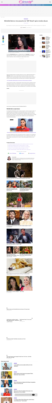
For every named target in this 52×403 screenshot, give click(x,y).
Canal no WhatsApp (12, 153)
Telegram (22, 153)
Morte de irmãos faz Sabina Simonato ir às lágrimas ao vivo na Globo (23, 391)
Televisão (4, 17)
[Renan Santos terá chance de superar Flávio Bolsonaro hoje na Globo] (6, 375)
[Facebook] (3, 36)
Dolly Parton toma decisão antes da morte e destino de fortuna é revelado (48, 47)
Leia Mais (30, 394)
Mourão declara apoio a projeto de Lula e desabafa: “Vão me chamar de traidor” (48, 56)
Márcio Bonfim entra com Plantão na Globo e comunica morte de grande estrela (48, 51)
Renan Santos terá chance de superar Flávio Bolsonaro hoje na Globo (23, 374)
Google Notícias (32, 153)
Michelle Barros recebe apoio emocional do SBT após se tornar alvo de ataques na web (21, 132)
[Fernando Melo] (21, 27)
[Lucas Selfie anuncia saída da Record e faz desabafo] (6, 366)
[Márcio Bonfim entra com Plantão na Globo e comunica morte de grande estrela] (43, 52)
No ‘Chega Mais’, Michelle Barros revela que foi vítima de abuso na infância (19, 80)
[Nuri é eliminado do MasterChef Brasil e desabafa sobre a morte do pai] (6, 383)
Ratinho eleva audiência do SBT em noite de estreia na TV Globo (18, 145)
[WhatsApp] (3, 40)
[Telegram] (3, 42)
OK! (33, 394)
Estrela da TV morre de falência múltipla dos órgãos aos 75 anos (18, 148)
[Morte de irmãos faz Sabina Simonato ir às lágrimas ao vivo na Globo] (6, 392)
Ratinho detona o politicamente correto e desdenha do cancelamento (19, 146)
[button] (45, 2)
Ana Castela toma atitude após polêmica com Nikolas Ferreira (48, 42)
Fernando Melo (24, 27)
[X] (3, 38)
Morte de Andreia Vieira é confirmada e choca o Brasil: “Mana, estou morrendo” (48, 38)
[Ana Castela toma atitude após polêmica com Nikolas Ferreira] (43, 43)
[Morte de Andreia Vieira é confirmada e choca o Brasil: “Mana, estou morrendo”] (43, 39)
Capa (1, 17)
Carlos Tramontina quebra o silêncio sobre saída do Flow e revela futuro (19, 149)
